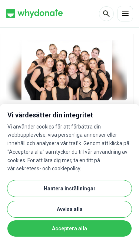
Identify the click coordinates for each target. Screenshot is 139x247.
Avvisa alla (70, 209)
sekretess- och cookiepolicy (48, 168)
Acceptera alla (69, 228)
